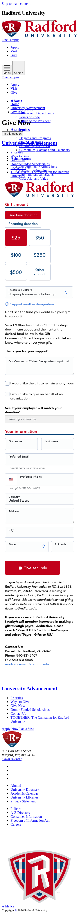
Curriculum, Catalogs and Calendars (44, 150)
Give (14, 55)
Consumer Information (26, 816)
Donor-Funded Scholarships (30, 164)
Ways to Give (20, 156)
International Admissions (36, 174)
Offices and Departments (36, 113)
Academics (20, 129)
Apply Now (10, 729)
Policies (16, 809)
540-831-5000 (12, 759)
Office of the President (34, 121)
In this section (13, 133)
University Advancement (28, 108)
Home (15, 104)
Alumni (16, 785)
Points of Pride (29, 117)
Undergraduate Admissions (38, 167)
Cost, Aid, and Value (33, 178)
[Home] (39, 36)
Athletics (8, 906)
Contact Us (18, 168)
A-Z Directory (21, 812)
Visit (14, 51)
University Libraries (24, 797)
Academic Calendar (24, 793)
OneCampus (10, 40)
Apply (15, 47)
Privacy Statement (23, 801)
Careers (16, 824)
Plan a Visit (26, 729)
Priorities (17, 152)
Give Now (18, 112)
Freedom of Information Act (30, 820)
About (16, 101)
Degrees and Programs (35, 138)
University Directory (25, 789)
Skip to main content (16, 3)
